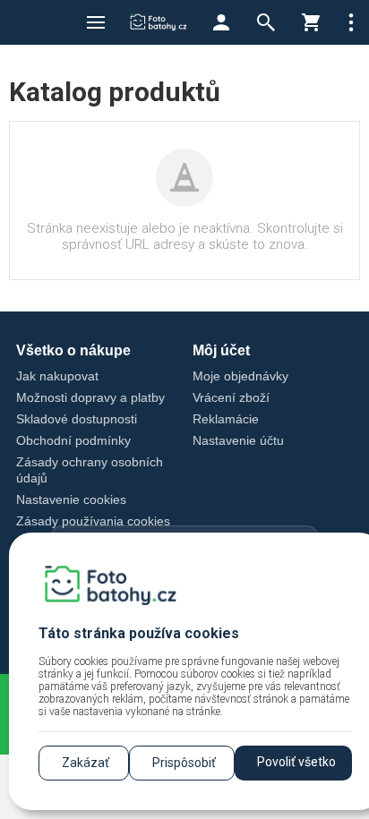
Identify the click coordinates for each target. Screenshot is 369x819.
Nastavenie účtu (238, 440)
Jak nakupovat (57, 376)
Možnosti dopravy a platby (90, 397)
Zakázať (85, 762)
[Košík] (310, 22)
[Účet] (221, 22)
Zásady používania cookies (93, 521)
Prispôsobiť (184, 762)
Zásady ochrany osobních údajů (89, 470)
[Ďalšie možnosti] (351, 22)
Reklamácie (226, 419)
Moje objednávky (240, 376)
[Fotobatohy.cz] (158, 22)
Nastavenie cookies (71, 499)
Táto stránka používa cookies (139, 633)
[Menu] (95, 22)
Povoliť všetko (296, 762)
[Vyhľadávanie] (266, 22)
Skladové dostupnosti (76, 419)
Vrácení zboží (231, 397)
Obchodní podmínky (73, 440)
